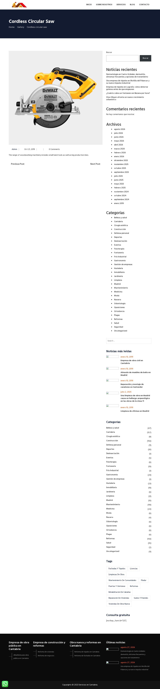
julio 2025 (118, 176)
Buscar (109, 52)
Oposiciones (119, 307)
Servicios (121, 4)
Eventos (117, 245)
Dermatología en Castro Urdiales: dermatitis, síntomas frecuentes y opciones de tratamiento (127, 75)
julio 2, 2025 (126, 392)
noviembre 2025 (121, 164)
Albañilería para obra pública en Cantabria (21, 657)
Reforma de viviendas (46, 651)
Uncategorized (120, 331)
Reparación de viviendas (119, 598)
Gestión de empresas (123, 264)
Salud (116, 323)
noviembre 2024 (121, 191)
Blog (132, 4)
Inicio (89, 4)
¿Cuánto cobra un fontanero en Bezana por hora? (128, 93)
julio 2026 (118, 133)
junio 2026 (119, 137)
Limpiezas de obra (116, 574)
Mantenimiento (121, 288)
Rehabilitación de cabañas (120, 592)
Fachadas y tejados (117, 568)
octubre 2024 (120, 195)
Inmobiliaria (119, 272)
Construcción (120, 229)
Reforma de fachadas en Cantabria (87, 655)
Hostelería (118, 268)
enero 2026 (119, 156)
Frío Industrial (120, 256)
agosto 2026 (119, 129)
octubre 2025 (120, 168)
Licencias (134, 568)
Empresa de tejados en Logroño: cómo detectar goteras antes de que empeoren (127, 88)
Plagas (117, 315)
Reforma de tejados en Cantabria (86, 651)
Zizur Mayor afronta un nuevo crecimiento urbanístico (125, 98)
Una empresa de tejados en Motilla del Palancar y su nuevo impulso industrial (127, 82)
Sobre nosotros (104, 4)
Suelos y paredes (141, 598)
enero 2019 (119, 203)
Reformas (118, 319)
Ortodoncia (119, 311)
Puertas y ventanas (117, 586)
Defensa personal (121, 233)
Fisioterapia (119, 249)
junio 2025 (118, 180)
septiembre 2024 (121, 199)
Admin (14, 149)
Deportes (118, 237)
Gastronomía (120, 260)
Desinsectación (120, 241)
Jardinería (118, 276)
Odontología (119, 303)
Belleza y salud (120, 217)
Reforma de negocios (46, 655)
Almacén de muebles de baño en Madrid (136, 374)
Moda (116, 295)
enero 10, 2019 (127, 357)
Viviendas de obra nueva (119, 604)
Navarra (117, 299)
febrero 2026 (120, 152)
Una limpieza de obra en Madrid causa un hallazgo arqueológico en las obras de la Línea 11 (135, 398)
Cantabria (118, 221)
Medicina (118, 291)
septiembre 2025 (121, 172)
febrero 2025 (120, 187)
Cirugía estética (121, 225)
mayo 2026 (119, 141)
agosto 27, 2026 (128, 647)
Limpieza (118, 280)
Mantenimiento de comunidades (122, 580)
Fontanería (119, 252)
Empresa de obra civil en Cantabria (132, 362)
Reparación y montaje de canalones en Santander (132, 386)
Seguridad (118, 327)
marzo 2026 (119, 148)
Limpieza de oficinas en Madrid (135, 411)
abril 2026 (118, 144)
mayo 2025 (119, 184)
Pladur (143, 580)
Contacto (144, 4)
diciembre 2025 (121, 160)
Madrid (117, 284)
